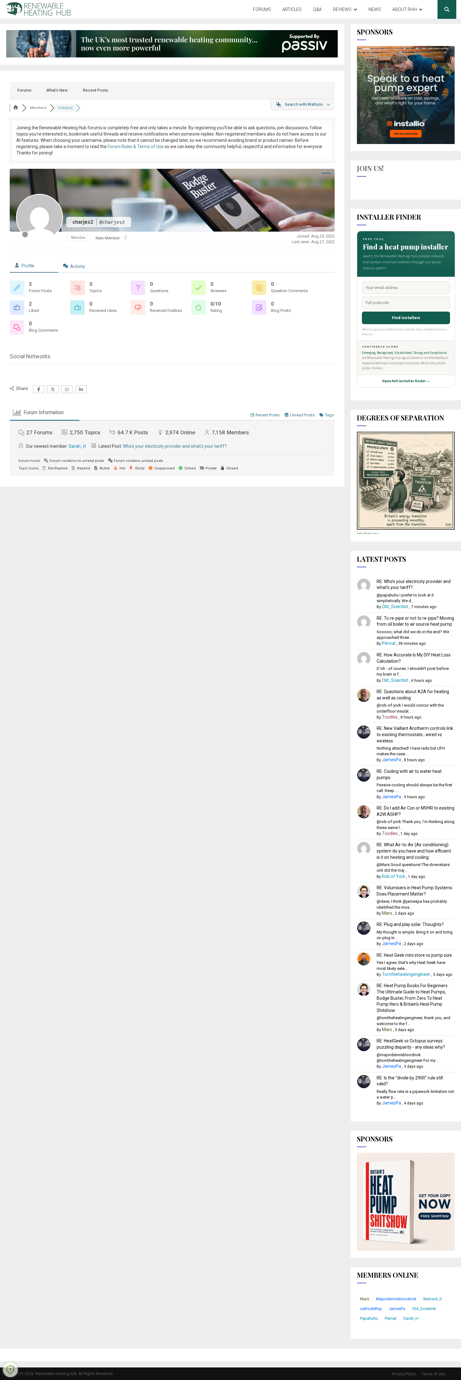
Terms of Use (433, 1374)
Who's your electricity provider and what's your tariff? (175, 446)
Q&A (317, 9)
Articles (292, 9)
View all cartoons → (368, 533)
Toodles (390, 716)
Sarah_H (77, 446)
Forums (262, 9)
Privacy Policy (404, 1374)
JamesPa (391, 759)
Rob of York (393, 876)
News (374, 9)
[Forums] (16, 108)
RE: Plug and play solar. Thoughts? (410, 924)
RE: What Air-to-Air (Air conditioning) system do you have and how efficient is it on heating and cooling (414, 850)
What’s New (57, 90)
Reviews (342, 9)
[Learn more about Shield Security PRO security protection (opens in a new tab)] (10, 1369)
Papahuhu (369, 1318)
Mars (387, 913)
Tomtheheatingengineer (406, 974)
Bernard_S (432, 1299)
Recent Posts (95, 90)
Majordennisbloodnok (396, 1299)
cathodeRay (371, 1308)
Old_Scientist (395, 606)
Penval (388, 643)
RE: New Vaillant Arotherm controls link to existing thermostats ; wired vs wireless (415, 734)
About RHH (404, 9)
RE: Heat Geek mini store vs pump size (414, 955)
